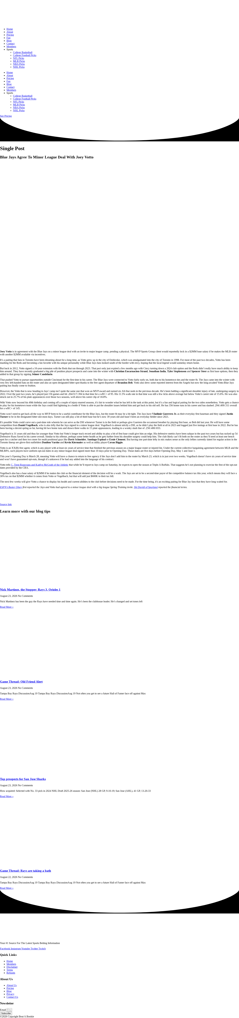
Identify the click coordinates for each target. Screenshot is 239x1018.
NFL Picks (18, 58)
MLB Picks (19, 61)
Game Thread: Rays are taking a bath (25, 870)
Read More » (6, 607)
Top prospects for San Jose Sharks (23, 779)
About (10, 32)
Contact (10, 43)
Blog (9, 40)
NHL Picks (19, 67)
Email (3, 1009)
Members (11, 46)
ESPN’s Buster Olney (11, 487)
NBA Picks (19, 64)
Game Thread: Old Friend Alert (21, 681)
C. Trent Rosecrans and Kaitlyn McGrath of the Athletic (39, 464)
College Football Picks (24, 55)
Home (10, 29)
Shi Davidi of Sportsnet (146, 487)
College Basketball (22, 52)
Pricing (10, 34)
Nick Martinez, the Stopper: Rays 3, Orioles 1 (30, 589)
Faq (8, 37)
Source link (6, 504)
